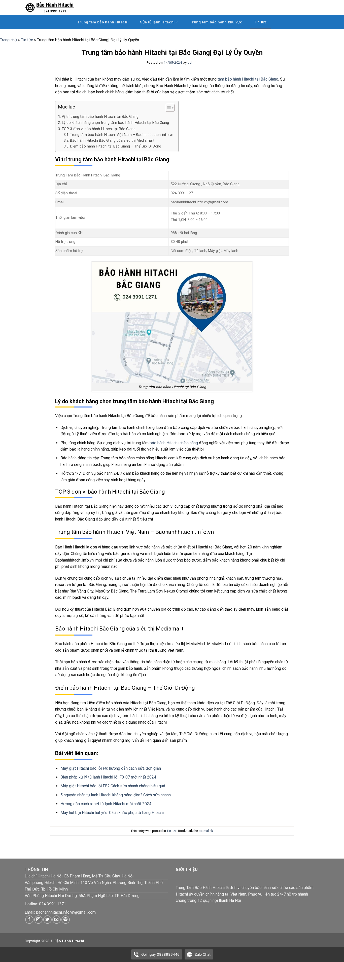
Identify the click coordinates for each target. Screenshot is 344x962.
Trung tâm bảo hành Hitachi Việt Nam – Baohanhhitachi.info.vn (121, 135)
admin (192, 62)
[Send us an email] (56, 919)
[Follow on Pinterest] (65, 919)
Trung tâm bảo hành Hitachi (102, 22)
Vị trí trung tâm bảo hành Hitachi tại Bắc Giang (100, 116)
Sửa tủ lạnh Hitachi (157, 22)
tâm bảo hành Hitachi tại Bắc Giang (248, 79)
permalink (206, 831)
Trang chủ (8, 40)
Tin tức (260, 22)
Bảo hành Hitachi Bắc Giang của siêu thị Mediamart (112, 140)
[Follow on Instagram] (38, 919)
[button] (167, 108)
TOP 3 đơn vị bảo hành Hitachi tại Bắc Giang (99, 129)
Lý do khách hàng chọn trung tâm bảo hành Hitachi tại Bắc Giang (115, 122)
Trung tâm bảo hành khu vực (216, 22)
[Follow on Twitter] (47, 919)
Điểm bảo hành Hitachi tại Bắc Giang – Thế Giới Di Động (115, 146)
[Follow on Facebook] (29, 919)
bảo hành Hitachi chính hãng (174, 442)
